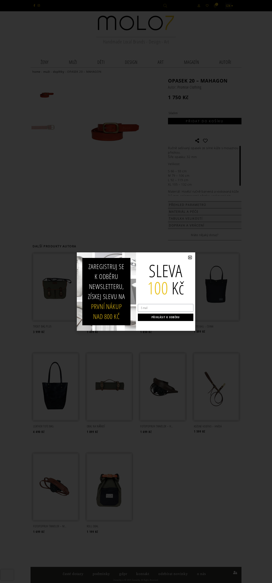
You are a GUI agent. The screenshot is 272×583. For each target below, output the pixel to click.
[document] (136, 291)
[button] (190, 257)
